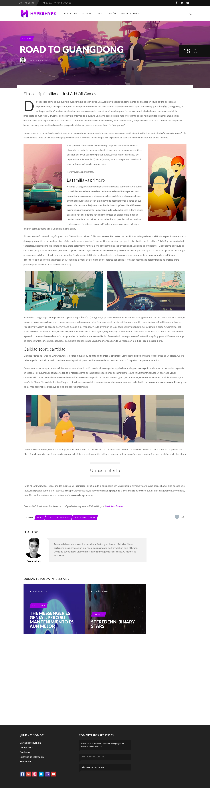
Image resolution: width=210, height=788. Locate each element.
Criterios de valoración (32, 756)
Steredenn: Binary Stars (113, 624)
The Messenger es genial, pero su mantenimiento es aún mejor (51, 619)
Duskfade (47, 3)
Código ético (26, 747)
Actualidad (70, 13)
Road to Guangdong (59, 517)
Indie (40, 517)
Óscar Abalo (40, 60)
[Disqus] (85, 679)
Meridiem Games (114, 506)
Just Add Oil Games (84, 517)
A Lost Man (99, 757)
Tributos (98, 614)
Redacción (25, 761)
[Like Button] (177, 517)
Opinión (111, 13)
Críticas (86, 13)
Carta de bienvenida (30, 742)
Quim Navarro (87, 757)
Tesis (99, 13)
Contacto (25, 752)
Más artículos (129, 13)
